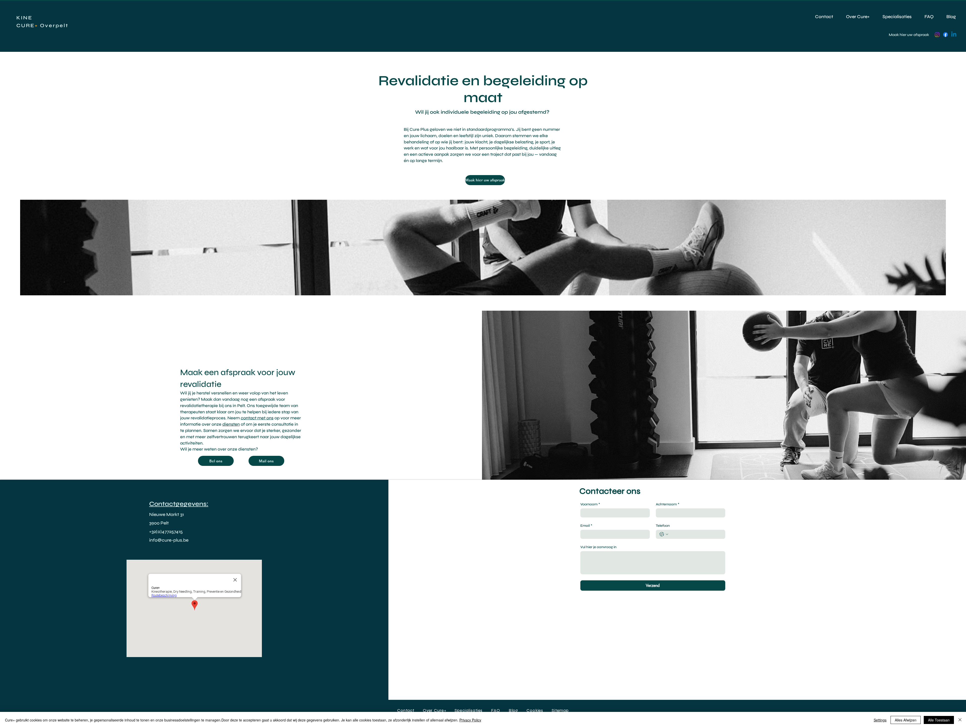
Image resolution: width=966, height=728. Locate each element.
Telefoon (663, 525)
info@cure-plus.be (168, 540)
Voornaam (590, 504)
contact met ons (257, 418)
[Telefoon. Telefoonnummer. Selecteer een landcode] (664, 534)
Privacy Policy (470, 719)
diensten (231, 424)
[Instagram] (937, 34)
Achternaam (667, 504)
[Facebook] (945, 34)
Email (586, 525)
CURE (25, 25)
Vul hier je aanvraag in (598, 547)
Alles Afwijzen (905, 719)
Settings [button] (880, 719)
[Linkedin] (954, 34)
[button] (560, 710)
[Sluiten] (960, 720)
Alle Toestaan (939, 719)
